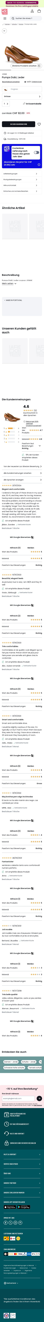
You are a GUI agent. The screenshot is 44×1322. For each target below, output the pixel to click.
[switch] (25, 153)
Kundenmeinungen (10, 1268)
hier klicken (38, 1105)
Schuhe (14, 24)
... (2, 24)
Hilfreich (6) (15, 766)
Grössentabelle (33, 103)
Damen (7, 24)
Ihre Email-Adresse (10, 1093)
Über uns (7, 1173)
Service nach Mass (11, 1164)
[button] (39, 11)
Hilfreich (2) (15, 616)
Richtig (25, 448)
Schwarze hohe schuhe (14, 1067)
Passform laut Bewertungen (28, 446)
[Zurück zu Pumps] (4, 30)
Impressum (17, 1270)
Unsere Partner (10, 1183)
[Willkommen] (32, 11)
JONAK (4, 74)
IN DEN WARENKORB (18, 124)
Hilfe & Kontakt (10, 1154)
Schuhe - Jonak (28, 1062)
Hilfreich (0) (15, 548)
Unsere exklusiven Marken (14, 1192)
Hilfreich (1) (15, 899)
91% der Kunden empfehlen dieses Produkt (30, 457)
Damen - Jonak (11, 1062)
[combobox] (22, 467)
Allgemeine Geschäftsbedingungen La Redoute (19, 1265)
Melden (31, 548)
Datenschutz (24, 1268)
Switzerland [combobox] (11, 1283)
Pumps (21, 24)
